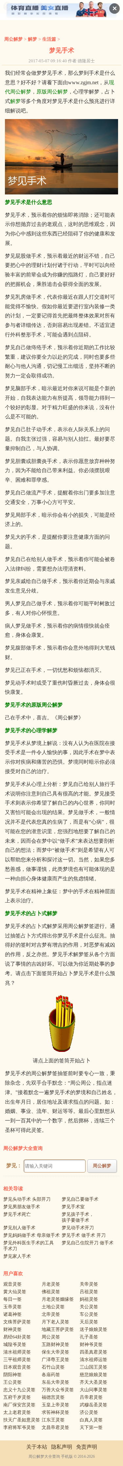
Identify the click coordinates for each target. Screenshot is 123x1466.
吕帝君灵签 (91, 1397)
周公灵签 (51, 1337)
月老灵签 (51, 1284)
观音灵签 (12, 1284)
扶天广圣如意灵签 (21, 1419)
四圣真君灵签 (93, 1352)
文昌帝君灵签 (55, 1427)
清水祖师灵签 (17, 1352)
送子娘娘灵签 (93, 1329)
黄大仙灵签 (14, 1291)
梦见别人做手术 (19, 1227)
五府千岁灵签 (17, 1397)
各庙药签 (51, 1374)
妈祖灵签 (89, 1299)
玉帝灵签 (12, 1306)
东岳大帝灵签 (55, 1382)
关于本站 (36, 1447)
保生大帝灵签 (55, 1352)
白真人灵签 (91, 1419)
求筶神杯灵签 (55, 1412)
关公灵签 (89, 1306)
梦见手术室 (73, 1206)
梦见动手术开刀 (78, 1227)
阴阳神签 (12, 1374)
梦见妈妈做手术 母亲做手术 (31, 1235)
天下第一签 (91, 1427)
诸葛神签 (12, 1314)
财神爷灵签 (91, 1344)
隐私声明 (61, 1447)
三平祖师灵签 (17, 1359)
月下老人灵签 (55, 1321)
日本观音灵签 (17, 1367)
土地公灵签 (53, 1306)
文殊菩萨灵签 (17, 1321)
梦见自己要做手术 (80, 1199)
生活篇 (49, 39)
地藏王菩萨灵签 (58, 1329)
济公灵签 (89, 1412)
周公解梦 (13, 39)
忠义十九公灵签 (19, 1389)
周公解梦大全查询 (23, 1148)
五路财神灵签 (55, 1344)
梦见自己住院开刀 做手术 (87, 1242)
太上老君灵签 (17, 1412)
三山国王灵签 (93, 1367)
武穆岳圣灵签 (93, 1404)
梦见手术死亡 (17, 1214)
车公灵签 (89, 1314)
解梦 (32, 39)
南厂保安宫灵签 (19, 1404)
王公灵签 (12, 1382)
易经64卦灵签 (17, 1337)
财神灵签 (12, 1329)
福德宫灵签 (53, 1397)
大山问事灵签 (93, 1389)
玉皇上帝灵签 (55, 1404)
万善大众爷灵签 (58, 1389)
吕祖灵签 (89, 1291)
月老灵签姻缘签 (58, 1299)
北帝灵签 (51, 1314)
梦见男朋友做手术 (21, 1206)
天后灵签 (89, 1321)
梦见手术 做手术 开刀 (84, 1235)
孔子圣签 (89, 1337)
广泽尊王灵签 (55, 1359)
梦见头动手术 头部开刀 (27, 1199)
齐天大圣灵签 (93, 1382)
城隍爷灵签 (14, 1344)
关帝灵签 (89, 1284)
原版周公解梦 (52, 91)
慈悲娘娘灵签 (93, 1374)
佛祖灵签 (51, 1291)
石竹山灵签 (53, 1367)
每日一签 (12, 1299)
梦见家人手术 (17, 1256)
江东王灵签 (53, 1419)
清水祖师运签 (93, 1359)
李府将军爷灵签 (19, 1427)
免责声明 (86, 1447)
